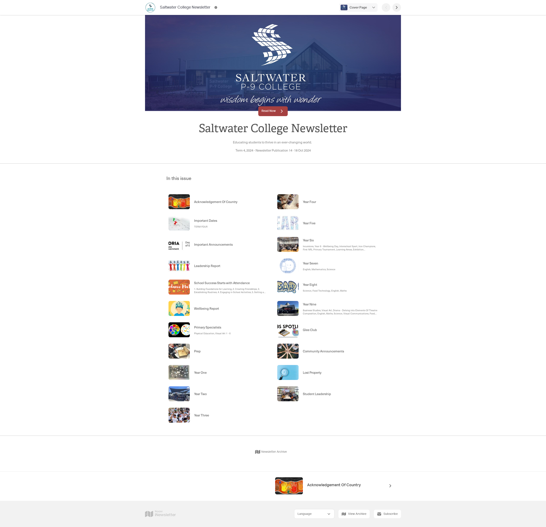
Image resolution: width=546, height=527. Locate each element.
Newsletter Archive (274, 451)
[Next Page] (396, 7)
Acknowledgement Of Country (334, 485)
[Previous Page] (386, 7)
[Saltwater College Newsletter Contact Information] (216, 7)
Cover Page (358, 7)
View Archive (357, 513)
